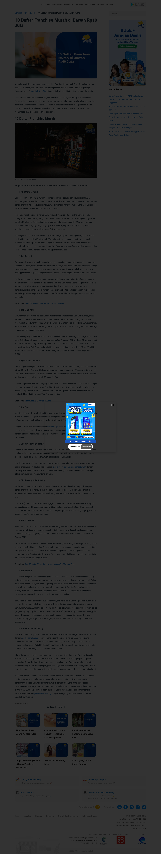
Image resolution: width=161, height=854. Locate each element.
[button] (112, 405)
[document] (80, 427)
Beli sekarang (86, 446)
